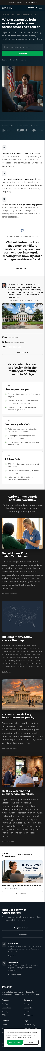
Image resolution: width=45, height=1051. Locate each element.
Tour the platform (9, 594)
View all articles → (24, 855)
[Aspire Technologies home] (7, 7)
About (26, 1004)
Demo (4, 1025)
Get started (32, 8)
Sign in (11, 956)
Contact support (14, 974)
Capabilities (6, 1008)
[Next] (41, 855)
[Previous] (36, 855)
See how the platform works (14, 60)
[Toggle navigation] (40, 7)
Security (5, 1012)
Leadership (28, 1008)
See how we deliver (10, 748)
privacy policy (11, 1037)
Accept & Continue (15, 1042)
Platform (5, 1004)
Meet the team (8, 842)
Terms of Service (30, 1028)
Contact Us (28, 1015)
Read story (21, 352)
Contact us (22, 935)
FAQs (4, 1015)
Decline (30, 1042)
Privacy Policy (29, 1025)
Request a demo (21, 928)
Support (5, 1028)
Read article (21, 894)
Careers (27, 1012)
